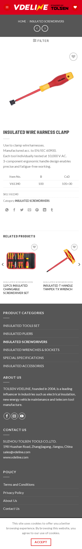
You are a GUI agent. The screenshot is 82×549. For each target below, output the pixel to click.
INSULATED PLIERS (18, 333)
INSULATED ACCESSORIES (23, 366)
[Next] (79, 272)
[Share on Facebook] (14, 210)
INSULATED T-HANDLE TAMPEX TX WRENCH (58, 287)
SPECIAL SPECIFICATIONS (23, 358)
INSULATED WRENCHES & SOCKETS (31, 350)
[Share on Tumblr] (52, 210)
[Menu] (7, 7)
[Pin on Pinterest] (37, 210)
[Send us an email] (14, 416)
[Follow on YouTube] (22, 416)
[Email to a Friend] (29, 210)
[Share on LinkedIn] (44, 210)
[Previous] (3, 272)
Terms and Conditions (18, 484)
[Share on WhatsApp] (7, 210)
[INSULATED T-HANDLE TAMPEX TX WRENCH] (61, 260)
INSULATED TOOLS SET (21, 326)
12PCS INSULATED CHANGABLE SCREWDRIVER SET (16, 289)
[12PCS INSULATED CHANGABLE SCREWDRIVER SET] (21, 260)
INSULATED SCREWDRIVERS (47, 21)
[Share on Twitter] (22, 210)
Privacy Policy (13, 493)
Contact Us (11, 508)
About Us (10, 500)
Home (22, 21)
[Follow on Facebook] (7, 416)
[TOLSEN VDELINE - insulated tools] (41, 7)
